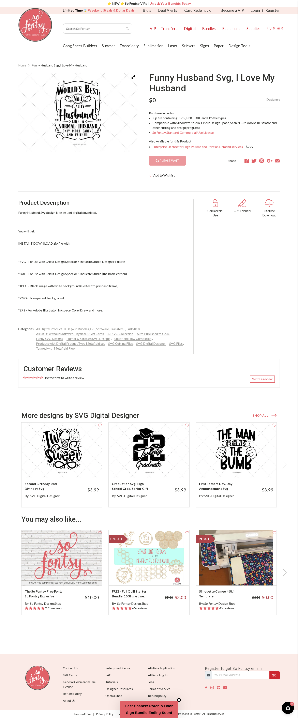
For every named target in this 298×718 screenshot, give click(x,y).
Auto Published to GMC (153, 334)
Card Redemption (198, 10)
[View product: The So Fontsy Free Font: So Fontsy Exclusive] (61, 557)
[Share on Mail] (277, 160)
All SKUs (134, 329)
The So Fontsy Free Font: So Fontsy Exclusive (43, 593)
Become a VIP (232, 10)
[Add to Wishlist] (100, 424)
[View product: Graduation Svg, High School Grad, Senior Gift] (149, 450)
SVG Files (176, 343)
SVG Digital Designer (151, 343)
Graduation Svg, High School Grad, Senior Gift (130, 486)
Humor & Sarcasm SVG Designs (88, 338)
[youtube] (225, 687)
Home (22, 65)
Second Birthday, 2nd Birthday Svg (41, 486)
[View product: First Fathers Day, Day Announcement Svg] (236, 450)
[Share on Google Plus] (269, 160)
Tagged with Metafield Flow (55, 348)
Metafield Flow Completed (132, 338)
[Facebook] (206, 687)
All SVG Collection (120, 334)
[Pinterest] (218, 687)
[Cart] (278, 28)
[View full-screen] (133, 77)
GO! (275, 675)
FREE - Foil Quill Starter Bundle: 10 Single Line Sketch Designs (129, 594)
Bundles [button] (209, 28)
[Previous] (26, 113)
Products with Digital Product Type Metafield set (70, 343)
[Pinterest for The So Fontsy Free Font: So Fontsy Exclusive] (67, 577)
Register (272, 10)
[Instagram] (212, 687)
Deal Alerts (167, 10)
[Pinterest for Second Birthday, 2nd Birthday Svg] (67, 470)
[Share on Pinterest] (261, 160)
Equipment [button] (231, 28)
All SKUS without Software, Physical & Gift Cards (70, 334)
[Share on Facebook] (246, 160)
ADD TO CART (85, 470)
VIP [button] (153, 28)
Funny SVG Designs (49, 338)
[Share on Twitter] (254, 160)
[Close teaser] (179, 700)
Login (255, 10)
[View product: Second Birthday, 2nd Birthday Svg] (61, 450)
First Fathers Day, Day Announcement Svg (216, 486)
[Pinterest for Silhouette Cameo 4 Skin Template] (242, 577)
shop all (260, 415)
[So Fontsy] (35, 25)
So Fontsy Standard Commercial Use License (183, 132)
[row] (149, 464)
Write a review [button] (262, 379)
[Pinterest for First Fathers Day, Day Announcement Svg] (242, 470)
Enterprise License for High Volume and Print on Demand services (197, 147)
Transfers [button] (169, 28)
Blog (147, 10)
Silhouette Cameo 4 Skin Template (217, 593)
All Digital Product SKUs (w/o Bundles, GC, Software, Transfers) (80, 329)
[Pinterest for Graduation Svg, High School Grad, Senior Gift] (155, 470)
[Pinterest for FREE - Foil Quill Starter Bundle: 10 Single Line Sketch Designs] (155, 577)
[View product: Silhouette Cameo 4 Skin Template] (236, 557)
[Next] (129, 113)
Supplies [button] (253, 28)
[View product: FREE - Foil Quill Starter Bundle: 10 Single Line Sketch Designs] (149, 557)
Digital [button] (190, 28)
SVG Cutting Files (120, 343)
